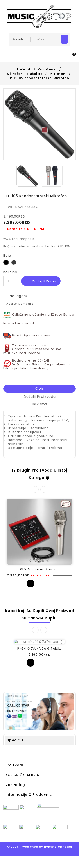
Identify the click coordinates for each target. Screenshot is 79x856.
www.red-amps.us (18, 239)
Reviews (39, 404)
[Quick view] (48, 583)
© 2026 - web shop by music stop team (39, 847)
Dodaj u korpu (41, 281)
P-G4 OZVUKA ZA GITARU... (39, 648)
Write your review (20, 207)
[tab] (39, 389)
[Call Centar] (39, 711)
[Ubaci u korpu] (30, 583)
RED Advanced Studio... (39, 569)
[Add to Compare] (39, 583)
